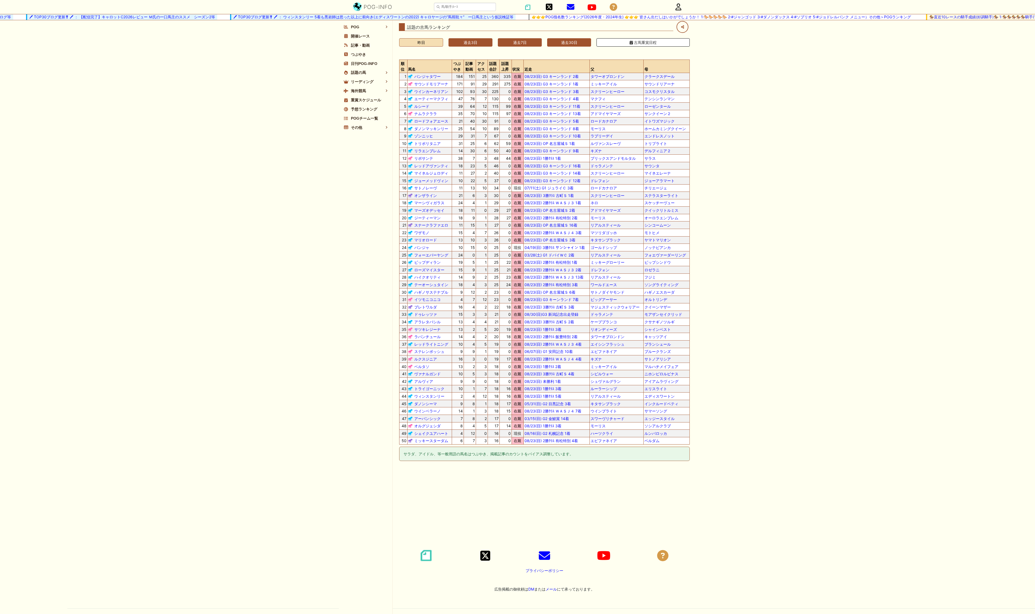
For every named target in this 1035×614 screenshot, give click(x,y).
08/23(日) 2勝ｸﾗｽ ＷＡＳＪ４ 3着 (553, 232)
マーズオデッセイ (429, 210)
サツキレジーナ (427, 329)
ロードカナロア (604, 121)
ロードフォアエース (431, 121)
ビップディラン (427, 262)
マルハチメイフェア (661, 366)
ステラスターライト (661, 195)
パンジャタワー (427, 76)
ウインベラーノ (427, 411)
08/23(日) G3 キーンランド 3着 (552, 91)
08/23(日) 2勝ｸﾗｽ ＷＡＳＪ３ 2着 (553, 270)
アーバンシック (427, 418)
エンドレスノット (659, 136)
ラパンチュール (427, 336)
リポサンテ (423, 158)
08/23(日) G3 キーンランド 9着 (552, 150)
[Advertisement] (544, 506)
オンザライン (425, 195)
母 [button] (646, 69)
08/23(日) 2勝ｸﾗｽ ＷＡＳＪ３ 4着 (553, 344)
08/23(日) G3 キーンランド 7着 (552, 299)
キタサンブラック (606, 240)
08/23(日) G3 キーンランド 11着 (552, 106)
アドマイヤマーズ (606, 113)
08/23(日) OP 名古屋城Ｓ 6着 (550, 292)
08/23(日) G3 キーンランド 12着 (553, 180)
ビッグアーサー (604, 299)
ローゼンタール (657, 106)
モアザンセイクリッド (663, 314)
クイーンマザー (657, 307)
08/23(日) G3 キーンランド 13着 (553, 113)
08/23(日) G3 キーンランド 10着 (553, 136)
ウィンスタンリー (429, 396)
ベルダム (652, 440)
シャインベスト (657, 329)
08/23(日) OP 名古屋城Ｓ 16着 (551, 225)
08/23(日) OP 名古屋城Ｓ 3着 (550, 240)
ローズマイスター (429, 270)
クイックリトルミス (661, 210)
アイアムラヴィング (661, 381)
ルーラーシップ (604, 388)
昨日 (421, 42)
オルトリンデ (655, 299)
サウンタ (652, 166)
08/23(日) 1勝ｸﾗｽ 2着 (543, 366)
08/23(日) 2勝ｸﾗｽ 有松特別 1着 (551, 262)
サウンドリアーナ (659, 84)
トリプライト (655, 143)
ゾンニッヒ (423, 136)
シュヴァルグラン (606, 381)
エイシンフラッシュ (608, 344)
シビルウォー (602, 374)
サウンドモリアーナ (431, 84)
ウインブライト (604, 411)
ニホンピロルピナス (661, 374)
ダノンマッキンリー (431, 128)
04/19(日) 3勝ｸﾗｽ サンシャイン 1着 (555, 247)
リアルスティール (606, 225)
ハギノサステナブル (431, 292)
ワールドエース (604, 284)
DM (531, 589)
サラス (650, 158)
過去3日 (470, 42)
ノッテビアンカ (657, 247)
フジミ (650, 277)
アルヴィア (423, 381)
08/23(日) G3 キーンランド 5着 (552, 121)
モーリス (598, 128)
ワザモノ (421, 232)
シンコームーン (657, 225)
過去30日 (569, 42)
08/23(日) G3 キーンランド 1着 (551, 84)
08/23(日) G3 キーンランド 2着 (552, 76)
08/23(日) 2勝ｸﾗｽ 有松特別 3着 (551, 284)
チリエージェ (655, 188)
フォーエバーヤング (431, 255)
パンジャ (421, 247)
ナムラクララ (425, 113)
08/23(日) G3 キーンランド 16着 (553, 166)
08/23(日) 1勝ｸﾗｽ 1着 (543, 158)
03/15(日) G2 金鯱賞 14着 (547, 418)
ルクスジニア (425, 359)
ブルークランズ (657, 351)
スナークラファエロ (431, 225)
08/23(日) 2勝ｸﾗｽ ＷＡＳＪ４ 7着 (553, 411)
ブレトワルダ (425, 307)
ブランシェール (657, 344)
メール (551, 589)
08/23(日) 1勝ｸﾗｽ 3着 (543, 329)
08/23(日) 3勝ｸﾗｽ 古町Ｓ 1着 (549, 195)
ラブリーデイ (602, 136)
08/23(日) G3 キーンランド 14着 (553, 173)
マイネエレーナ (657, 173)
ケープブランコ (604, 322)
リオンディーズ (604, 329)
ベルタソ (421, 366)
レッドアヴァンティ (431, 166)
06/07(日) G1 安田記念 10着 (549, 351)
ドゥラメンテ (602, 166)
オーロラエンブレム (661, 218)
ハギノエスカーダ (659, 292)
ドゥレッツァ (425, 314)
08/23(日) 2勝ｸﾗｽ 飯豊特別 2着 (551, 336)
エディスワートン (659, 396)
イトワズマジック (659, 121)
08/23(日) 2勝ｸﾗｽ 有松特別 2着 (551, 218)
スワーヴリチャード (608, 418)
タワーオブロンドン (608, 76)
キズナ (596, 150)
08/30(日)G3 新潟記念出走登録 (551, 314)
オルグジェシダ (427, 426)
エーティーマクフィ (431, 98)
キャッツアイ (655, 336)
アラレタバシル (427, 322)
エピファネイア (604, 351)
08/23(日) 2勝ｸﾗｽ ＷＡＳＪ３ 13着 (554, 277)
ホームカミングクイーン (665, 128)
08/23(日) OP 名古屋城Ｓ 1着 (550, 143)
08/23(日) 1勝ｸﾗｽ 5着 (543, 396)
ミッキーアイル (604, 84)
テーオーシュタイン (431, 284)
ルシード (421, 106)
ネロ (594, 202)
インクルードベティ (661, 403)
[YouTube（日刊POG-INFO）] (592, 7)
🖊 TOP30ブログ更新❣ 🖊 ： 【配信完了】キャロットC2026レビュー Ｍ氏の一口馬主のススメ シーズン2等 (110, 17)
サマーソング (655, 411)
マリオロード (425, 240)
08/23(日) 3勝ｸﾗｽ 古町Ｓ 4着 (549, 374)
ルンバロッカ (655, 433)
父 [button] (592, 69)
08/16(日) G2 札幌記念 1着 (547, 433)
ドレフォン (600, 180)
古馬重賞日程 (645, 42)
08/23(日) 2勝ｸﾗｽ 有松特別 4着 (551, 440)
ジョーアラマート (659, 180)
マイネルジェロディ (431, 173)
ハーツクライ (602, 433)
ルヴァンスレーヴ (606, 143)
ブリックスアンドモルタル (613, 158)
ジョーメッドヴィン (431, 180)
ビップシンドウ (657, 262)
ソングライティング (661, 284)
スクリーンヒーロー (608, 91)
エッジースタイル (659, 418)
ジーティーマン (427, 218)
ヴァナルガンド (427, 374)
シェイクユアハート (431, 433)
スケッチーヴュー (659, 202)
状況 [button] (516, 69)
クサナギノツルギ (659, 322)
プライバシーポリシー (544, 570)
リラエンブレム (427, 150)
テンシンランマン (659, 98)
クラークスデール (659, 76)
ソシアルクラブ (657, 426)
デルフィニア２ (657, 150)
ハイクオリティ (427, 277)
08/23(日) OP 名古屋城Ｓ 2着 (550, 210)
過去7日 (520, 42)
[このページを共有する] (682, 27)
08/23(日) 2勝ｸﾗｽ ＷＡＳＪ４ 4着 (553, 359)
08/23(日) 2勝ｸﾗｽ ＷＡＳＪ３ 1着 (553, 202)
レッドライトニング (431, 344)
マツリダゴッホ (604, 232)
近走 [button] (528, 69)
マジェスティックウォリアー (615, 307)
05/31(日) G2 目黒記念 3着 (548, 403)
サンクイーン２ (657, 113)
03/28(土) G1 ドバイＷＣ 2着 (549, 255)
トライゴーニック (429, 388)
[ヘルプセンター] (613, 7)
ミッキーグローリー (608, 262)
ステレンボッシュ (429, 351)
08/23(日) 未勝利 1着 (543, 381)
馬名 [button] (412, 69)
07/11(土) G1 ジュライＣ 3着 (549, 188)
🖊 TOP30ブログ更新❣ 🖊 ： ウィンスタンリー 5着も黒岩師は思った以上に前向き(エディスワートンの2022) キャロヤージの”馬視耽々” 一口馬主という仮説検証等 (362, 17)
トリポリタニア (427, 143)
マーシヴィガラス (429, 202)
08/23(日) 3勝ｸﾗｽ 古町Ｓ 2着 (549, 322)
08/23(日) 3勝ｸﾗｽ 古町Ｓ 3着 (549, 307)
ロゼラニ (652, 270)
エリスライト (655, 388)
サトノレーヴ (425, 188)
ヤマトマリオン (657, 240)
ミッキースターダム (431, 440)
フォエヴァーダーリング (665, 255)
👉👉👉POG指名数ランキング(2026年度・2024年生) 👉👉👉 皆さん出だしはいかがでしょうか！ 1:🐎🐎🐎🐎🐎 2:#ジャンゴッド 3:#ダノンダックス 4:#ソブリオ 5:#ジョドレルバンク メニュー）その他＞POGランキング (709, 17)
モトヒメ (652, 232)
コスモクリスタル (659, 91)
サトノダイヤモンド (608, 292)
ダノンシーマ (425, 403)
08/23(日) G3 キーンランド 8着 (552, 128)
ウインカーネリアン (431, 91)
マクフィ (598, 98)
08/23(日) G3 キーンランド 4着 (552, 98)
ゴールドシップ (604, 247)
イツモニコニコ (427, 299)
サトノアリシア (657, 359)
